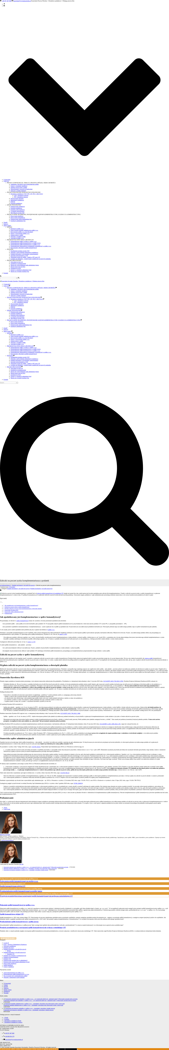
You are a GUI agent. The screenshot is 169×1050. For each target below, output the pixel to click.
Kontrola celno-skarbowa (18, 209)
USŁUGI (6, 181)
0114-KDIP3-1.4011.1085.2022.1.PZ (110, 724)
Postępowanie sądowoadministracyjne (21, 219)
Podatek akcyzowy (9, 947)
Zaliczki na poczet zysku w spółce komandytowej (17, 607)
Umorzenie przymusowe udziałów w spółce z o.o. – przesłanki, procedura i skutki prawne (26, 870)
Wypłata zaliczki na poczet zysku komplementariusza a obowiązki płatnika (23, 608)
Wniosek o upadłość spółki (18, 236)
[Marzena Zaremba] (11, 833)
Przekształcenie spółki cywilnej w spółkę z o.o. (24, 241)
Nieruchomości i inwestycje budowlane (21, 189)
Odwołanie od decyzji (17, 262)
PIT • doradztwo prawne (21, 197)
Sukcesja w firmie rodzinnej (18, 190)
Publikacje (7, 991)
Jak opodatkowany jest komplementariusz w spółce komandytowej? (21, 605)
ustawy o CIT (31, 642)
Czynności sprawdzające (17, 211)
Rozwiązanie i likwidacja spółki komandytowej (24, 247)
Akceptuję (61, 1049)
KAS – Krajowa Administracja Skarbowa (15, 944)
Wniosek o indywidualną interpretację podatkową (24, 252)
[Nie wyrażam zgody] (77, 1049)
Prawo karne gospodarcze (18, 217)
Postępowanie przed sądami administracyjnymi (16, 962)
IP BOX (13, 202)
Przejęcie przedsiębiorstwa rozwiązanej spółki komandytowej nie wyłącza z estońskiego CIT (36, 896)
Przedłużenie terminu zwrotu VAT (20, 251)
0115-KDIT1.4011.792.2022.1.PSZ (113, 681)
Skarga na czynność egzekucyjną (20, 271)
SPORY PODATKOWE (14, 310)
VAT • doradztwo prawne (21, 195)
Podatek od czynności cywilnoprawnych (15, 955)
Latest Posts (7, 809)
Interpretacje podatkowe (17, 200)
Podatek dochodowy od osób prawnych (41, 588)
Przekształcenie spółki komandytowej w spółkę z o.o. (25, 244)
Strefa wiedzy (7, 225)
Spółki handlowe (8, 965)
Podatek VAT (7, 959)
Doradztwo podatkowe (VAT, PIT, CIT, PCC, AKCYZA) (27, 194)
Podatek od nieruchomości (11, 957)
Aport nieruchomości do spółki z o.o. (14, 972)
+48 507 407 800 (6, 1)
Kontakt (6, 273)
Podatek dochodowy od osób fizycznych (23, 585)
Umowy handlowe (9, 966)
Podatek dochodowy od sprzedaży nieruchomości (24, 254)
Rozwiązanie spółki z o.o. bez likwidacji (22, 232)
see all (21, 864)
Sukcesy (6, 224)
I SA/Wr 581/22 (64, 773)
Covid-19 (6, 943)
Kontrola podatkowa (16, 208)
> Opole (6, 1017)
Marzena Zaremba (5, 834)
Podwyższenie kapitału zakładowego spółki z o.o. (24, 230)
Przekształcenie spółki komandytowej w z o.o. (16, 974)
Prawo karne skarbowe (17, 216)
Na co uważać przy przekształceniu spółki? (15, 976)
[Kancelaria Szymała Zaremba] (22, 281)
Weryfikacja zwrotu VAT (17, 213)
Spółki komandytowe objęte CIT (12, 886)
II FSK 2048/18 (78, 783)
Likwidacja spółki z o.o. (17, 238)
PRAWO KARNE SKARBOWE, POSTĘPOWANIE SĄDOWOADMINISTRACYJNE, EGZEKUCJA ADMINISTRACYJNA (44, 320)
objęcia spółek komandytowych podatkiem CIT (50, 593)
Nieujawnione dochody (17, 198)
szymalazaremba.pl (5, 585)
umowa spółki (149, 658)
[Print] (0, 590)
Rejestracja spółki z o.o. (17, 228)
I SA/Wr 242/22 (36, 746)
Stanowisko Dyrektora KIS (11, 610)
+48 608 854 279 (9, 1036)
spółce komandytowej (22, 620)
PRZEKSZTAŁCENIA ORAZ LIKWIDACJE (20, 346)
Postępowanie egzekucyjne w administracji (15, 960)
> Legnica (6, 1019)
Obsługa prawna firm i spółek (19, 187)
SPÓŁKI (9, 333)
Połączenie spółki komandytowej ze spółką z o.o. (19, 881)
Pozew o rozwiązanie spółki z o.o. (20, 233)
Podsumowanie (8, 613)
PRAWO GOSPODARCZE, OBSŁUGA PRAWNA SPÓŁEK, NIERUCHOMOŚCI (31, 287)
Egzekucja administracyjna (18, 221)
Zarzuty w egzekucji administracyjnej (21, 270)
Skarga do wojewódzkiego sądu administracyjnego (25, 265)
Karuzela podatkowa (16, 203)
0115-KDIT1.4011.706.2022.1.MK (70, 713)
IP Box (9, 951)
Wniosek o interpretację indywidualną (14, 977)
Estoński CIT (10, 954)
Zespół (5, 222)
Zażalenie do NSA (16, 268)
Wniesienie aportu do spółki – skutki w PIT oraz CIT (25, 257)
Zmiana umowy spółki (17, 235)
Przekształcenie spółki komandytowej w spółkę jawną (25, 243)
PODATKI (10, 355)
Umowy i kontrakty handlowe (19, 186)
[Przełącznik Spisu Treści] (1, 602)
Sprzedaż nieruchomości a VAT (19, 255)
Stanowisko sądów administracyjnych (14, 611)
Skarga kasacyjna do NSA (18, 266)
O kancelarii (7, 179)
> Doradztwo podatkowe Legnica (13, 1022)
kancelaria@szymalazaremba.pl (22, 1)
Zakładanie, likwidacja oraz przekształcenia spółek (25, 184)
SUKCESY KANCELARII (8, 938)
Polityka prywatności (71, 1049)
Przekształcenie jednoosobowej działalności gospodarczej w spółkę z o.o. (31, 246)
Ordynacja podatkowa (10, 946)
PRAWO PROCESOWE (14, 367)
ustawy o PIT (63, 634)
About (5, 807)
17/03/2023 (12, 587)
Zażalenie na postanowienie (18, 263)
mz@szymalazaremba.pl (7, 840)
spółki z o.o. (51, 629)
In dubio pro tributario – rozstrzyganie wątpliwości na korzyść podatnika (31, 259)
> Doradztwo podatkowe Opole (12, 1020)
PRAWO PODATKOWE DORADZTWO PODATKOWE (23, 297)
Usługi (6, 985)
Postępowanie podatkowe (18, 206)
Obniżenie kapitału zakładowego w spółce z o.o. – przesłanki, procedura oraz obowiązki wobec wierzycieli (30, 868)
